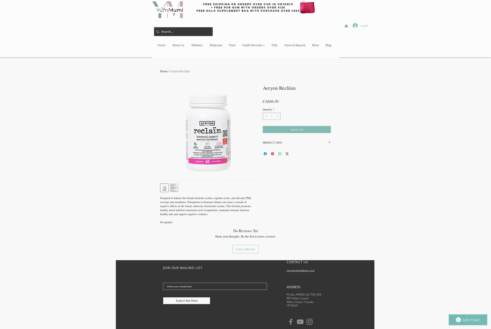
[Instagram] (310, 322)
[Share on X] (287, 153)
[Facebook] (291, 322)
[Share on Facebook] (265, 153)
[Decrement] (265, 116)
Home (164, 71)
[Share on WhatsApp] (280, 153)
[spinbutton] (271, 116)
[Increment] (277, 116)
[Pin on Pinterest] (272, 153)
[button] (346, 25)
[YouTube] (300, 322)
